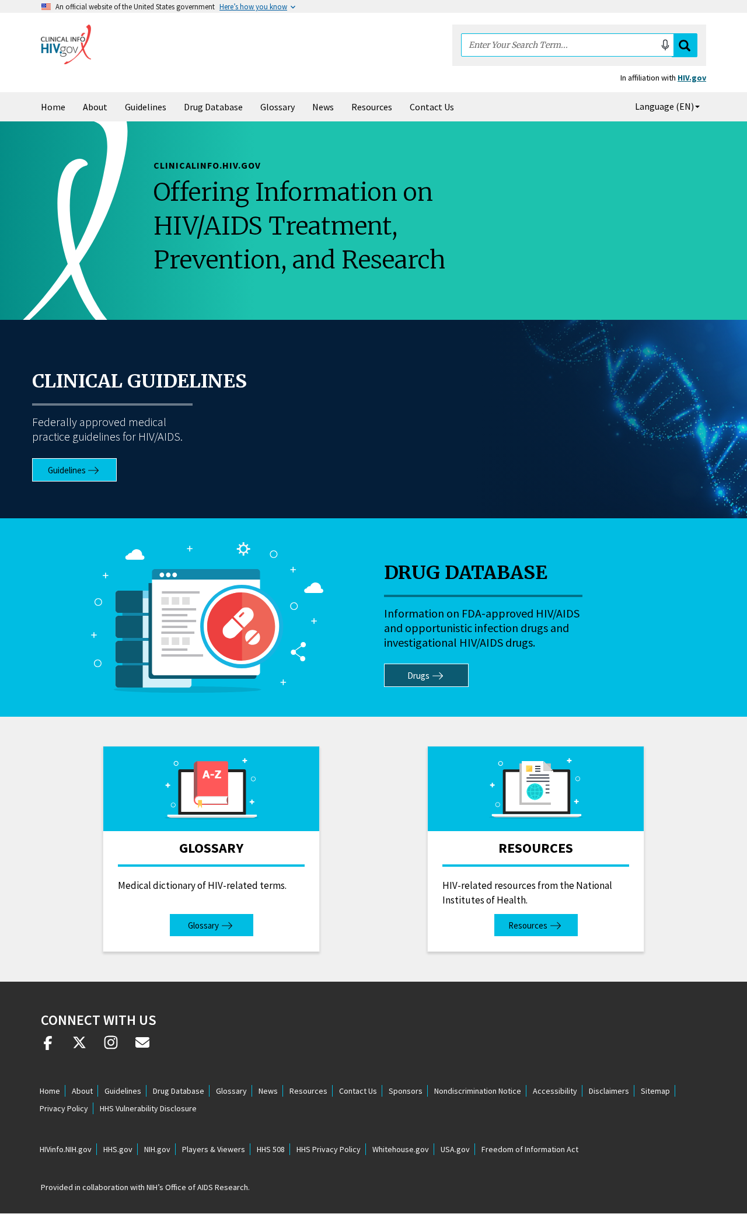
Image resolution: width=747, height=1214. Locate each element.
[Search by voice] (665, 45)
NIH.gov (157, 1149)
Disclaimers (609, 1091)
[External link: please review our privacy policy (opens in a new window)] (79, 1047)
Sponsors (406, 1091)
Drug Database (213, 107)
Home (53, 107)
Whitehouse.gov (400, 1149)
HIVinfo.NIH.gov (66, 1149)
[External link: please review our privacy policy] (48, 1047)
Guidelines (145, 107)
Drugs (418, 675)
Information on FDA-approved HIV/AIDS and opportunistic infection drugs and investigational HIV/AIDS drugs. (482, 628)
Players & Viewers (213, 1149)
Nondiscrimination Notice (477, 1091)
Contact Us (432, 107)
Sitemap (655, 1091)
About (95, 107)
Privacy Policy (64, 1108)
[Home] (66, 44)
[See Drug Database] (207, 617)
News (323, 107)
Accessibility (555, 1091)
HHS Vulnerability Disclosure (148, 1108)
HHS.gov (117, 1149)
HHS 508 (271, 1149)
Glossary (277, 107)
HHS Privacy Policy (328, 1149)
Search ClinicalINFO (684, 45)
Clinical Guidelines (139, 381)
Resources (371, 107)
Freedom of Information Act (529, 1149)
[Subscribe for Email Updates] (142, 1047)
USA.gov (455, 1149)
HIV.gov (692, 77)
